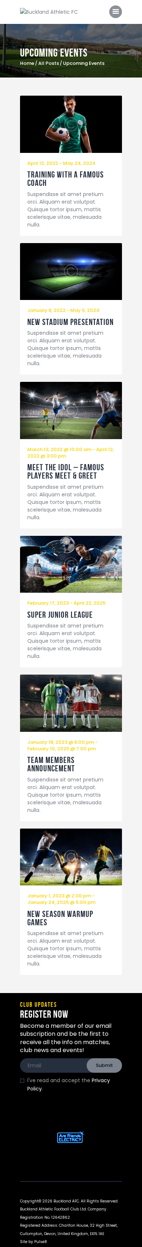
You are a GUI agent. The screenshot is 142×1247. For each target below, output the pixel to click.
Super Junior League (60, 615)
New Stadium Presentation (70, 322)
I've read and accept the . (68, 1084)
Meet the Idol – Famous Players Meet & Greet (65, 471)
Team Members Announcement (51, 764)
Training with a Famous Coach (65, 179)
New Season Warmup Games (60, 918)
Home (27, 63)
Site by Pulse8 (33, 1241)
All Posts (48, 63)
